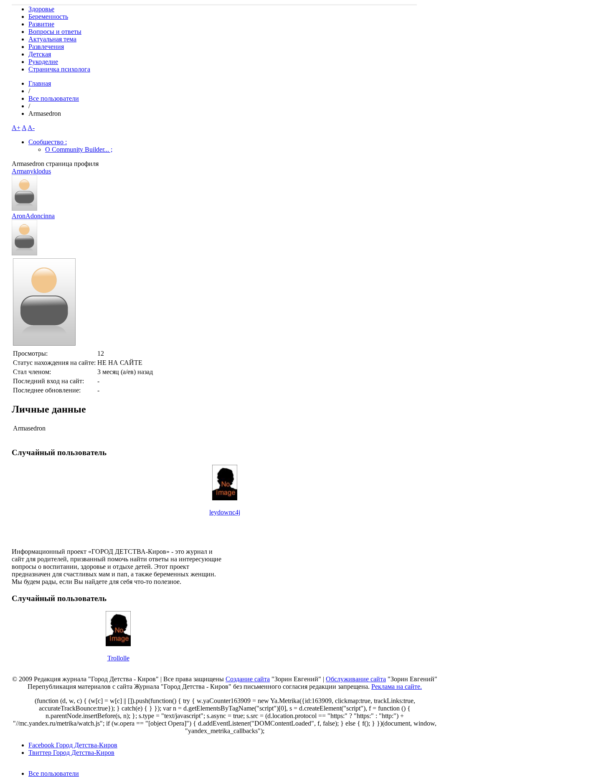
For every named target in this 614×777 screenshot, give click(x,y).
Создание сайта (248, 679)
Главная (39, 83)
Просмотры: (30, 353)
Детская (39, 54)
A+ (16, 127)
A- (31, 127)
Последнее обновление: (47, 390)
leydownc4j (224, 512)
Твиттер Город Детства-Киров (71, 752)
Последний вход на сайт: (48, 381)
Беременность (48, 16)
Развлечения (46, 46)
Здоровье (41, 9)
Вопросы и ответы (54, 31)
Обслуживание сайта (356, 679)
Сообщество (47, 141)
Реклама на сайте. (396, 686)
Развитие (41, 24)
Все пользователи (53, 98)
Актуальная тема (52, 39)
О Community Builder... (78, 149)
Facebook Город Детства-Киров (72, 745)
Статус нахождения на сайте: (54, 362)
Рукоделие (43, 61)
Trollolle (118, 658)
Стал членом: (32, 371)
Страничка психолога (59, 69)
